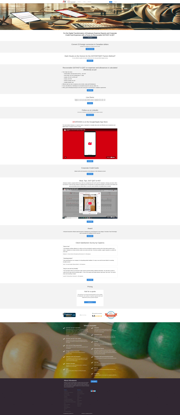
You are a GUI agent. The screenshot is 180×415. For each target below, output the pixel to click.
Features (79, 1)
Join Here (90, 103)
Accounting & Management (68, 399)
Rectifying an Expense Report (68, 400)
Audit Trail (65, 408)
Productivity (66, 397)
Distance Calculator (67, 404)
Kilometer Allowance (67, 407)
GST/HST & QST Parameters (68, 392)
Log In (78, 396)
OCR (65, 403)
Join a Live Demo (80, 392)
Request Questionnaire (80, 393)
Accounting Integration (67, 411)
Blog (78, 399)
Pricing (84, 1)
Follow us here (90, 114)
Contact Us (90, 302)
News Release (79, 400)
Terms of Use (79, 404)
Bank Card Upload (67, 395)
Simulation (65, 396)
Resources (89, 1)
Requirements (79, 397)
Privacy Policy (79, 403)
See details (90, 90)
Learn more (90, 60)
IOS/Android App (66, 393)
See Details (90, 221)
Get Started (90, 37)
